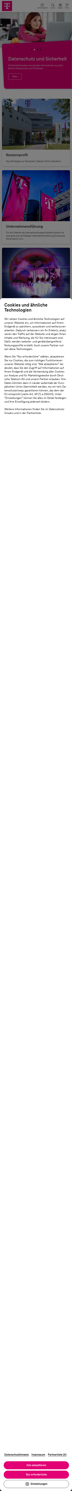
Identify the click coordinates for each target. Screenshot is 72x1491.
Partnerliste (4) (57, 1454)
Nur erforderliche (36, 1474)
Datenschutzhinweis (16, 1454)
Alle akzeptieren (36, 1465)
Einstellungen (39, 1484)
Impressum (38, 1454)
